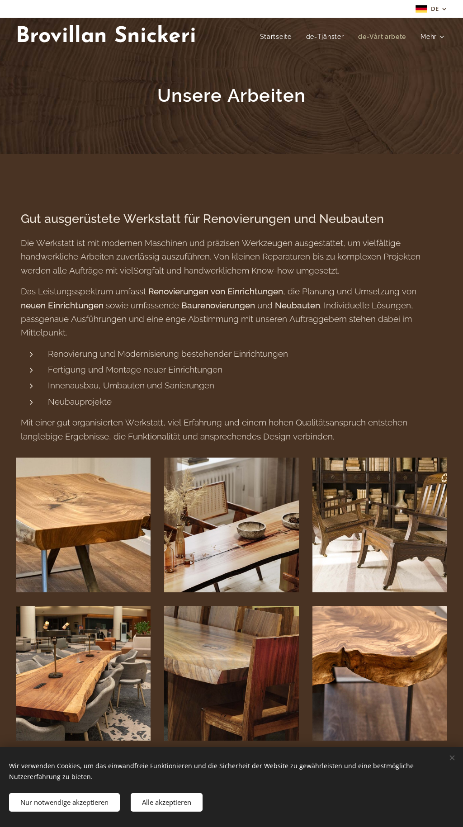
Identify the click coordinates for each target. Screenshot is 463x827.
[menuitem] (278, 36)
